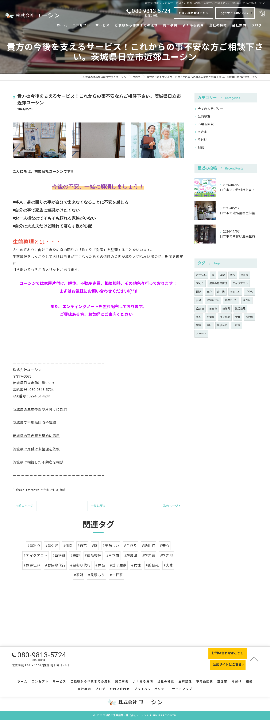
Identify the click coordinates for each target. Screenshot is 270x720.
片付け (54, 489)
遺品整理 (240, 308)
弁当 (198, 300)
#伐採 (68, 546)
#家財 (79, 575)
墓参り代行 (231, 300)
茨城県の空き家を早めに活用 (36, 436)
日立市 (213, 308)
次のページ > (172, 505)
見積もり (222, 325)
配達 (198, 291)
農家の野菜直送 (218, 283)
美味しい (235, 291)
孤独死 (250, 317)
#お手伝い (31, 565)
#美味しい (110, 546)
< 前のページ (24, 505)
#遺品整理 (93, 556)
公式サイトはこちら (234, 13)
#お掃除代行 (55, 565)
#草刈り (33, 546)
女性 (237, 317)
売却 (198, 317)
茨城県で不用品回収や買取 (34, 423)
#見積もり (96, 575)
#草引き (51, 546)
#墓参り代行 (80, 565)
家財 (209, 325)
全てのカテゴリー (210, 109)
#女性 (136, 565)
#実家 (168, 565)
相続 (62, 489)
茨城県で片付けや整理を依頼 (36, 449)
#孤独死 (152, 565)
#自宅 (82, 546)
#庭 (95, 546)
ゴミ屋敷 (225, 317)
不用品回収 (32, 489)
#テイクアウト (35, 556)
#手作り (130, 546)
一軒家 (236, 325)
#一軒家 (116, 575)
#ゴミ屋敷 (118, 565)
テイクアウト (240, 283)
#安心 (164, 546)
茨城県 (226, 308)
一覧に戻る (98, 505)
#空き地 (166, 556)
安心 (209, 291)
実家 (198, 325)
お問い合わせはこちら (194, 13)
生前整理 (18, 489)
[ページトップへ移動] (254, 659)
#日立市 (112, 556)
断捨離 (211, 317)
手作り (250, 291)
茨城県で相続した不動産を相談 (38, 462)
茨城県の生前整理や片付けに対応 (40, 410)
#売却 (75, 556)
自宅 (222, 275)
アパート (201, 333)
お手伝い (201, 275)
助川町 (221, 291)
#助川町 (148, 546)
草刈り (200, 283)
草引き (244, 275)
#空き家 (148, 556)
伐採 (232, 275)
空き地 (200, 308)
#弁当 (100, 565)
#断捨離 (59, 556)
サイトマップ (182, 689)
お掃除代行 (213, 300)
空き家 (44, 489)
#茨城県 (130, 556)
